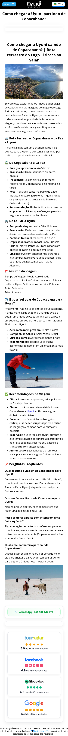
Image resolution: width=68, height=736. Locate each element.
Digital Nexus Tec (42, 731)
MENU (7, 4)
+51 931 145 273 (36, 612)
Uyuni (30, 411)
